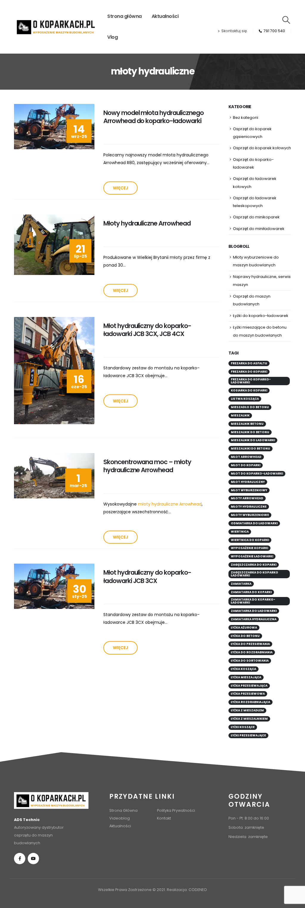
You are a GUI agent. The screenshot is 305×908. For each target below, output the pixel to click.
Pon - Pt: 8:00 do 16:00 (248, 818)
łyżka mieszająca (246, 677)
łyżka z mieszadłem (247, 710)
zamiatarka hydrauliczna (253, 619)
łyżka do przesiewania (250, 644)
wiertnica (240, 531)
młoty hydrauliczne (249, 506)
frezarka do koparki (249, 371)
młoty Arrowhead (247, 498)
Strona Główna (123, 810)
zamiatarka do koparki (251, 592)
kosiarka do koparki (249, 390)
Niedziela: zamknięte (248, 836)
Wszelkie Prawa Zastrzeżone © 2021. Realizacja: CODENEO (152, 889)
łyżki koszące (243, 727)
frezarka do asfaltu (249, 363)
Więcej (120, 188)
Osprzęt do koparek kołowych (262, 148)
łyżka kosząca (243, 669)
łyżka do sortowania (250, 660)
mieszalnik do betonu (250, 432)
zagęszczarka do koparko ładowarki (254, 574)
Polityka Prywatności (176, 810)
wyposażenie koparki (249, 548)
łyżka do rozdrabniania (252, 652)
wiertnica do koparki (250, 540)
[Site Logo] (56, 27)
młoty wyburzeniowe (250, 515)
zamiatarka (241, 584)
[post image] (54, 126)
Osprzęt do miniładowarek (258, 228)
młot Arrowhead (246, 457)
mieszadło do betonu (250, 407)
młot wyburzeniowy (249, 490)
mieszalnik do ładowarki (253, 440)
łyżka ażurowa (244, 627)
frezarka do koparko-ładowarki (251, 381)
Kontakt (164, 818)
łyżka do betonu (245, 636)
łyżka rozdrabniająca (250, 702)
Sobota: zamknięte (246, 827)
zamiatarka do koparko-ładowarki (253, 601)
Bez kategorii (245, 117)
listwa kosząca (245, 399)
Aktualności (165, 16)
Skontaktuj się (234, 30)
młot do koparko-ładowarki (257, 473)
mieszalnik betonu (247, 424)
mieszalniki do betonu (250, 448)
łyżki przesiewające (248, 735)
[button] (286, 20)
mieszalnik (240, 415)
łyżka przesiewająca (249, 685)
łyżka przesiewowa (248, 693)
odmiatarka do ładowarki (254, 523)
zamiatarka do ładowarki (254, 611)
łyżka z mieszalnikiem (249, 718)
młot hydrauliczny (248, 482)
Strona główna (124, 16)
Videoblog (119, 818)
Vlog (112, 37)
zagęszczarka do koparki (253, 564)
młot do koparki (245, 465)
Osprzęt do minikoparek (256, 217)
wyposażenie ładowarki (252, 556)
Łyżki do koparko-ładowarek (260, 315)
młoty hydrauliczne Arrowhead (170, 504)
